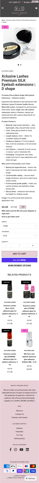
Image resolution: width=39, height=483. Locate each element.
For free (19, 435)
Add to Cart (19, 254)
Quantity (5, 241)
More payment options (19, 265)
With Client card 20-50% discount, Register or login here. (19, 212)
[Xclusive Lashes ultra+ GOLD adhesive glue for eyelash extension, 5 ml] (10, 291)
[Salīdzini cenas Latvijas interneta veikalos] (20, 478)
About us (19, 411)
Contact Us (19, 414)
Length (4, 222)
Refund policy (19, 439)
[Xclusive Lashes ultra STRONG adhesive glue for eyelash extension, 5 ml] (29, 291)
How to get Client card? (10, 217)
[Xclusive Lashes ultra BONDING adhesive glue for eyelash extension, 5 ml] (10, 339)
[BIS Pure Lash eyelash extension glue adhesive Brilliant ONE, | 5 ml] (29, 339)
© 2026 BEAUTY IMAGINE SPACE (19, 462)
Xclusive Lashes (10, 302)
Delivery (19, 428)
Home (3, 20)
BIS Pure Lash (29, 350)
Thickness (5, 231)
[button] (35, 2)
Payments (19, 432)
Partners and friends (19, 418)
